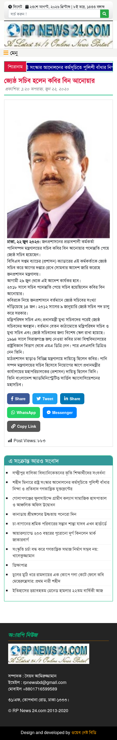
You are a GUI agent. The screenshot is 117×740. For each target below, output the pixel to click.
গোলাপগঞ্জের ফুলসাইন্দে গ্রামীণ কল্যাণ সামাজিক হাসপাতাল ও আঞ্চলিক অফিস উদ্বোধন (60, 501)
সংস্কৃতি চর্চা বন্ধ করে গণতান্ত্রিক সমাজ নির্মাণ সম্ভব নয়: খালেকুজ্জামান (55, 552)
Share (20, 398)
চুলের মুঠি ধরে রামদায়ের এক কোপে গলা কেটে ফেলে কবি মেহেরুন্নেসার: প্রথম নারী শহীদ (58, 577)
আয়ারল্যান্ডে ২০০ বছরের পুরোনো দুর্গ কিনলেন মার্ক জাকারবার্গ (54, 536)
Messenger (62, 412)
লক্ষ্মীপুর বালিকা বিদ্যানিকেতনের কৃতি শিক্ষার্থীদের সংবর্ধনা (59, 473)
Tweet (47, 398)
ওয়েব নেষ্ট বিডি (83, 732)
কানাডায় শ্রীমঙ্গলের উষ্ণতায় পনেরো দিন (44, 514)
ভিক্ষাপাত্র (20, 565)
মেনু (13, 52)
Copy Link (26, 426)
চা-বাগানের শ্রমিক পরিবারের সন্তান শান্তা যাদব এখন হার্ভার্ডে (60, 523)
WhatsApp (26, 412)
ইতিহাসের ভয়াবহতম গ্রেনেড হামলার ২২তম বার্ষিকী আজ (58, 590)
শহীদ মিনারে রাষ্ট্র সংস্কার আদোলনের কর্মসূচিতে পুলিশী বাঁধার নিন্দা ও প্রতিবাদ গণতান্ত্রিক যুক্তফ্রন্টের (61, 485)
